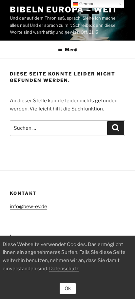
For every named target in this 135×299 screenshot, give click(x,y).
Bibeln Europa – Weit (64, 9)
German (86, 3)
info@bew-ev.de (28, 206)
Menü (71, 49)
